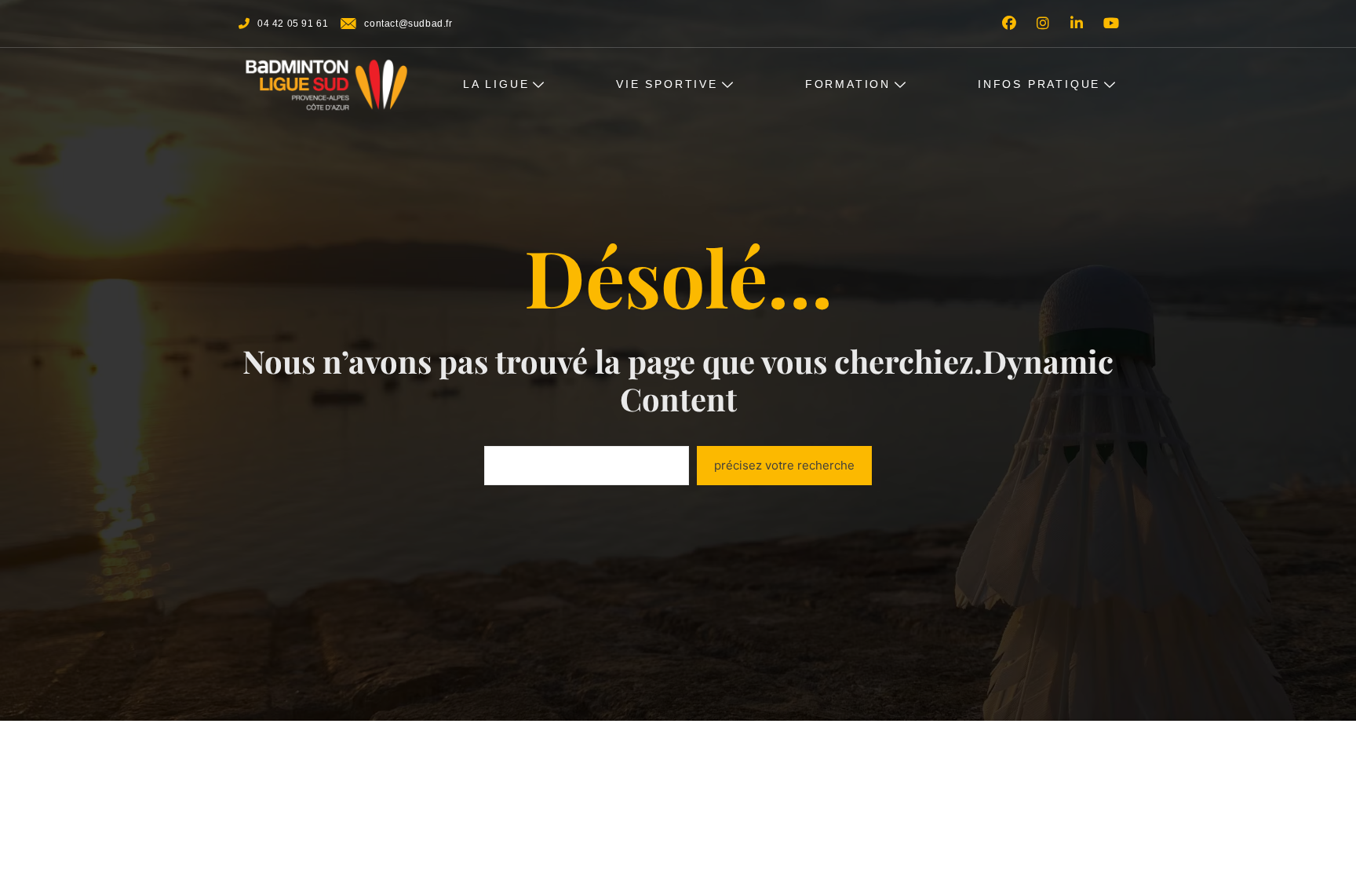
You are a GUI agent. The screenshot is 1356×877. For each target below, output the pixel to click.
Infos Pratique (1039, 84)
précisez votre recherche (784, 465)
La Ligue (496, 84)
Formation (848, 84)
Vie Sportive (667, 84)
